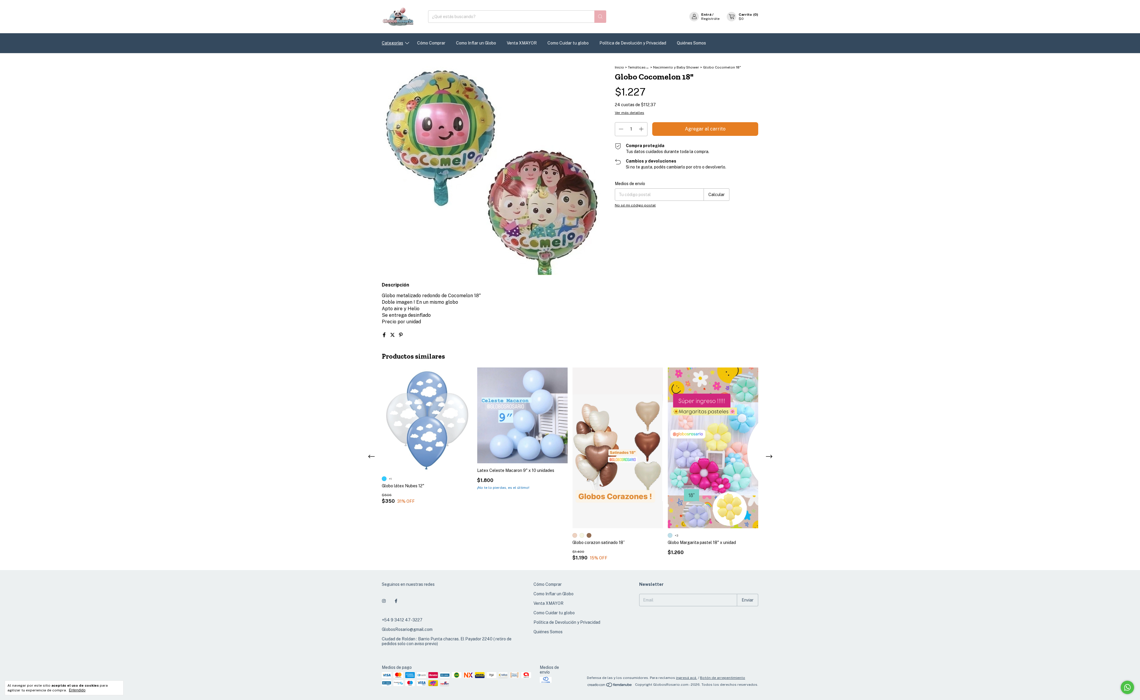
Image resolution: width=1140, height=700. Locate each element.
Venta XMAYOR (522, 43)
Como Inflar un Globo (476, 43)
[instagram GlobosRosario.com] (384, 601)
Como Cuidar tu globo (568, 43)
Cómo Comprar (431, 43)
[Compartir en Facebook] (385, 335)
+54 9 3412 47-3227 (402, 620)
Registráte (710, 19)
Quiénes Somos (691, 43)
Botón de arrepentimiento (722, 678)
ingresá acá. (686, 678)
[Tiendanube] (610, 686)
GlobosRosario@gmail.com (407, 629)
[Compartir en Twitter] (393, 335)
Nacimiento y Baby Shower (676, 67)
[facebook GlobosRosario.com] (396, 601)
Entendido (77, 690)
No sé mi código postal (635, 205)
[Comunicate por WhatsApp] (1127, 687)
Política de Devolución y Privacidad (632, 43)
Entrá (706, 14)
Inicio (619, 67)
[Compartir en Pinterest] (400, 335)
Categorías (392, 43)
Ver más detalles (629, 113)
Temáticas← (638, 67)
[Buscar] (600, 16)
